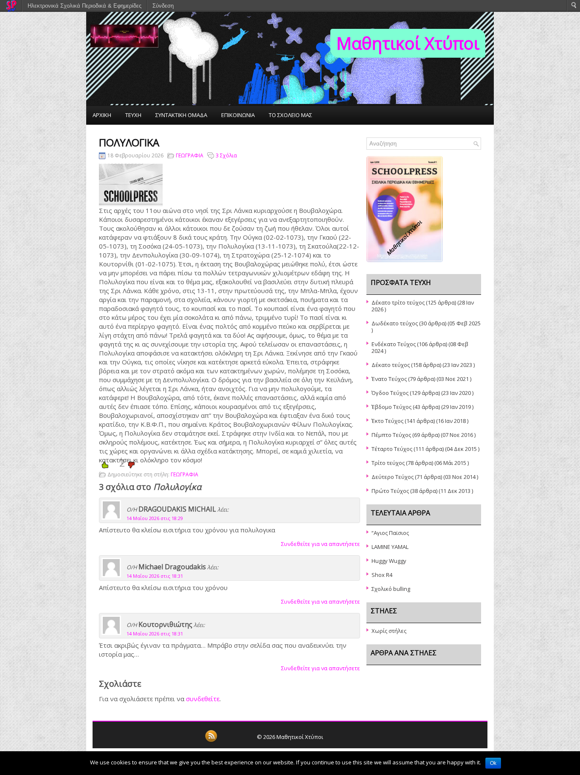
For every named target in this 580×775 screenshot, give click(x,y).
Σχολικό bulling (391, 589)
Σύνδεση (163, 6)
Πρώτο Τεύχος (390, 491)
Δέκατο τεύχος (391, 365)
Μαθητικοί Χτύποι (407, 43)
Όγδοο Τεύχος (390, 393)
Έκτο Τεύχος (387, 421)
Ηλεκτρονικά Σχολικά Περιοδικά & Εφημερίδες (84, 6)
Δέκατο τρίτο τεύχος (398, 302)
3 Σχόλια (226, 155)
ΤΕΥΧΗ (133, 115)
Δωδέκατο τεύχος (395, 323)
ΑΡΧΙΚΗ (102, 115)
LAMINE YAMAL (390, 547)
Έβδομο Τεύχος (391, 407)
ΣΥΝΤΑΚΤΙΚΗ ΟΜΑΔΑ (181, 115)
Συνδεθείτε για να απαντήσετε (320, 544)
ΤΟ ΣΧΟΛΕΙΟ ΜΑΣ (290, 115)
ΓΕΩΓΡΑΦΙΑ (189, 155)
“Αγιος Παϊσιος (390, 533)
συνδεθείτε (203, 698)
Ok (493, 763)
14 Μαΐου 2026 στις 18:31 (155, 576)
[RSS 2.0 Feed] (211, 740)
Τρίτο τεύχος (388, 463)
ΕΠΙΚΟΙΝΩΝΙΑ (238, 115)
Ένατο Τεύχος (389, 379)
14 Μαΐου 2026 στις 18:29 (155, 518)
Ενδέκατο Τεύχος (394, 344)
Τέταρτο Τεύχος (392, 449)
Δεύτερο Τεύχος (393, 477)
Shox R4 (382, 575)
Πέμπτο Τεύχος (391, 435)
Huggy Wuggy (389, 561)
